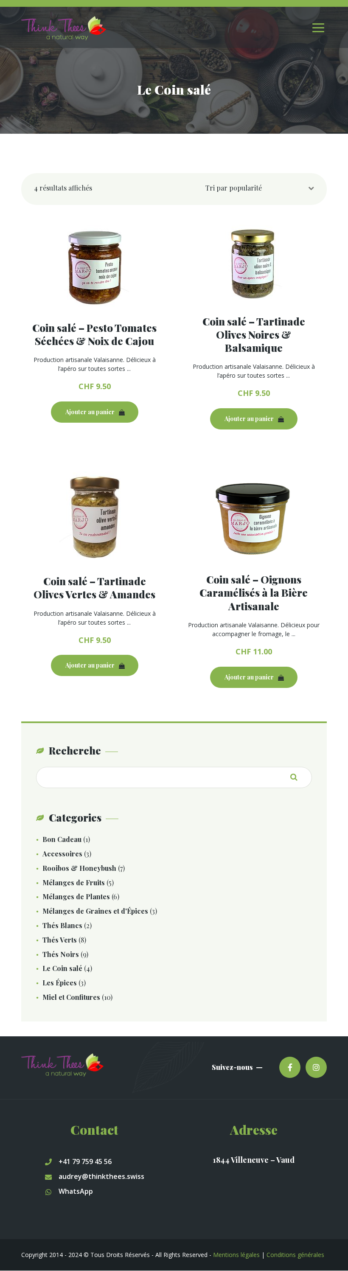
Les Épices (59, 982)
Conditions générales (295, 1255)
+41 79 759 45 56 (85, 1161)
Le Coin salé (62, 968)
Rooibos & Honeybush (79, 868)
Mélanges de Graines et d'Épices (95, 910)
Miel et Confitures (71, 997)
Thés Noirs (60, 954)
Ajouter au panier (90, 412)
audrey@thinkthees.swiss (101, 1176)
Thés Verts (59, 939)
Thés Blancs (62, 925)
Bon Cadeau (61, 839)
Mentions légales (236, 1255)
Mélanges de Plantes (76, 896)
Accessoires (62, 853)
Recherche (297, 777)
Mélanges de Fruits (73, 882)
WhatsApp (76, 1191)
